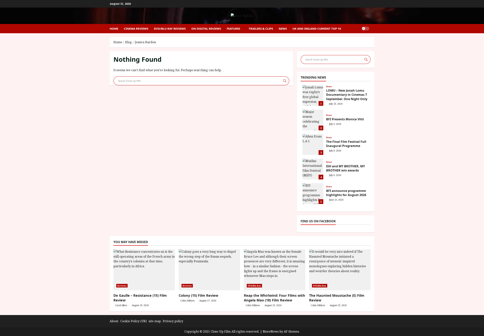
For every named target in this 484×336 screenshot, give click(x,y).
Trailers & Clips (261, 28)
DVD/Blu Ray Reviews (170, 28)
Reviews (121, 285)
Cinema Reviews (136, 28)
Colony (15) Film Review (198, 295)
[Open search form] (373, 28)
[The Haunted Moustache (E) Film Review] (340, 269)
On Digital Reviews (206, 28)
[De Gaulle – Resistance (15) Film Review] (144, 269)
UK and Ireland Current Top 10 (316, 28)
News (283, 28)
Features (233, 28)
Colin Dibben (187, 300)
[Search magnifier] (284, 80)
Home (114, 28)
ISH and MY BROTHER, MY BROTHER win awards (312, 169)
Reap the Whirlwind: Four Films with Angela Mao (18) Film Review (274, 297)
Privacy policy (173, 321)
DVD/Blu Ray (254, 285)
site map (155, 321)
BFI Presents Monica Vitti (312, 120)
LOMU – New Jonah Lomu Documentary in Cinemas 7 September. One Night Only (312, 95)
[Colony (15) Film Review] (209, 269)
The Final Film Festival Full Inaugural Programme (312, 144)
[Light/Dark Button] (365, 28)
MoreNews (271, 331)
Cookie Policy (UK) (133, 321)
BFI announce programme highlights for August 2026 (312, 193)
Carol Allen (121, 305)
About (114, 321)
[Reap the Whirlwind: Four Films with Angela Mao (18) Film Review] (274, 269)
